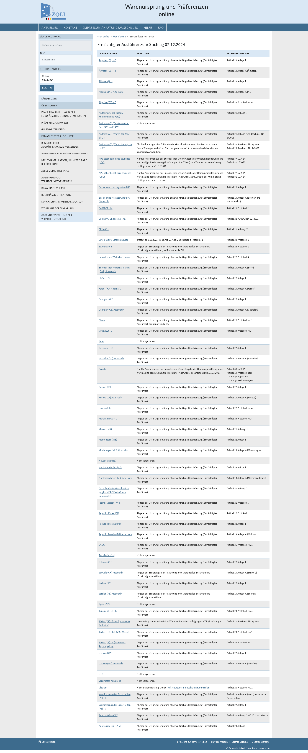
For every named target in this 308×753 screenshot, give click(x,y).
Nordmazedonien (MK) (110, 467)
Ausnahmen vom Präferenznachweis (65, 153)
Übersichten (119, 36)
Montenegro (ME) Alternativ (113, 450)
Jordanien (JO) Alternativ (111, 358)
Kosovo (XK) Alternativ (110, 397)
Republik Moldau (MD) (110, 523)
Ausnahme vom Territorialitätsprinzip (56, 179)
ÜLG (101, 674)
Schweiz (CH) (105, 562)
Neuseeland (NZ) (107, 460)
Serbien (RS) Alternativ (110, 593)
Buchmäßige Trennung (56, 194)
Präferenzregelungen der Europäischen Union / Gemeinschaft (64, 113)
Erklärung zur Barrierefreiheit (192, 741)
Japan (101, 341)
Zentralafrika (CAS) (108, 715)
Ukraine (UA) (105, 653)
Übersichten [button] (49, 105)
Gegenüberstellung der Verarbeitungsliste (56, 217)
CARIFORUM (105, 208)
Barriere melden (219, 741)
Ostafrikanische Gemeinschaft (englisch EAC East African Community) (114, 492)
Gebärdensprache (261, 741)
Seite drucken (48, 741)
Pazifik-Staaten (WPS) (110, 502)
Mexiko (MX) (105, 429)
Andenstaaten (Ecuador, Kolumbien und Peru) (111, 114)
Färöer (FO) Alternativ (110, 288)
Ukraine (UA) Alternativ (111, 663)
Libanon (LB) (105, 408)
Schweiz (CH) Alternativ (111, 572)
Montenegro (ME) (108, 439)
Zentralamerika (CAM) (110, 726)
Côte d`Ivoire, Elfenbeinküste (113, 239)
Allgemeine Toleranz (55, 170)
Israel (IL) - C (105, 330)
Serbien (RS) (105, 583)
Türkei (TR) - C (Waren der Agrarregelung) (112, 644)
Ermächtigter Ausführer (57, 136)
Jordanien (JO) (106, 348)
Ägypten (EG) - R (107, 70)
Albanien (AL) (105, 81)
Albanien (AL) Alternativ (111, 91)
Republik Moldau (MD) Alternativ (115, 534)
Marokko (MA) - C (108, 418)
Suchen (47, 87)
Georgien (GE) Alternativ (111, 309)
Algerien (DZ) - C (107, 102)
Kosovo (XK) (105, 387)
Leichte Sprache (240, 741)
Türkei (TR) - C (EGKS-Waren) (114, 632)
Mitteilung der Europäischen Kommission (188, 687)
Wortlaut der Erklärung (57, 208)
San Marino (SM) (107, 555)
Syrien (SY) (104, 604)
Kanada (102, 369)
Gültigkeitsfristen (53, 129)
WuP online (103, 36)
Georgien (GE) (106, 299)
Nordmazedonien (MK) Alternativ (115, 478)
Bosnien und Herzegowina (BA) (114, 187)
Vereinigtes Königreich (110, 680)
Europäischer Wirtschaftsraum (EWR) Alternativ (114, 269)
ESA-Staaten (105, 246)
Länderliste (49, 98)
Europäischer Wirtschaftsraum (114, 257)
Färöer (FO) (104, 278)
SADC (102, 544)
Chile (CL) (104, 229)
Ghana (102, 320)
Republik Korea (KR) (109, 513)
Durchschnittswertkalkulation (62, 201)
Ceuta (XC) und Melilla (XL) (112, 218)
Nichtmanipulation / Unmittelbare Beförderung (64, 162)
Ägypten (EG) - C (107, 60)
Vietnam (103, 687)
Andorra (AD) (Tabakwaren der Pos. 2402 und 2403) (114, 125)
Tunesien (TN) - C (108, 611)
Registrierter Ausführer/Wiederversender (59, 144)
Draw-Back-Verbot (53, 188)
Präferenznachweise (54, 122)
